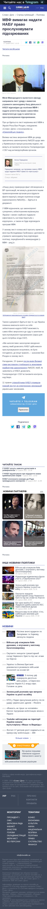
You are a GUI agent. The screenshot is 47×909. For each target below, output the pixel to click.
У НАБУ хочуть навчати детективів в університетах (19, 469)
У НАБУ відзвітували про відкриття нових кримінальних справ (21, 475)
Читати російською (11, 49)
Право (31, 838)
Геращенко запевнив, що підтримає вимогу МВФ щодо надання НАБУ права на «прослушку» (23, 170)
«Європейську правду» (13, 132)
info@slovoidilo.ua (23, 855)
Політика (40, 15)
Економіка (33, 820)
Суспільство (35, 841)
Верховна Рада (15, 823)
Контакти (31, 800)
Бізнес (31, 817)
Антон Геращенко (21, 160)
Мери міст (12, 838)
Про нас (31, 796)
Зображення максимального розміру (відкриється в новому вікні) (23, 316)
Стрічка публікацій (25, 15)
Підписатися (23, 410)
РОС (42, 8)
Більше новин (22, 738)
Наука (31, 826)
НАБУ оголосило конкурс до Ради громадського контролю (22, 480)
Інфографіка (23, 746)
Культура (33, 823)
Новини (7, 626)
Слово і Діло (8, 15)
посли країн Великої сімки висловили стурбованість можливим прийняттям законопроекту (22, 364)
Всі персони (13, 841)
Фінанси (32, 844)
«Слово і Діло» (19, 781)
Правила (32, 803)
